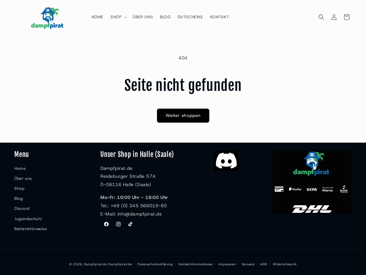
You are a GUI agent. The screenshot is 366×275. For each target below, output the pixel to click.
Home (20, 168)
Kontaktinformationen (195, 264)
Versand (248, 264)
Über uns (23, 178)
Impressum (227, 264)
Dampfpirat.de (95, 264)
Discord (21, 208)
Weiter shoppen (183, 115)
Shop (19, 188)
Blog (18, 198)
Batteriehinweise (30, 228)
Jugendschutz (28, 218)
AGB (263, 264)
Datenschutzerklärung (155, 264)
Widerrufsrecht (285, 264)
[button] (118, 17)
